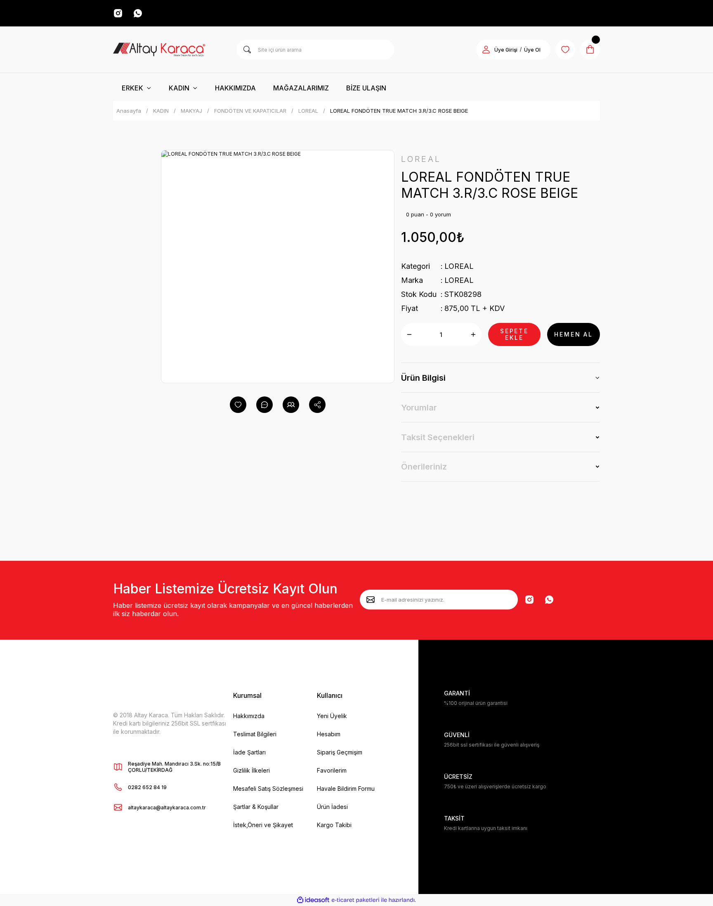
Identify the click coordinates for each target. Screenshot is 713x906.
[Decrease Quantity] (409, 334)
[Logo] (159, 50)
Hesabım (328, 734)
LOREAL (459, 266)
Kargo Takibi (334, 824)
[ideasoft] (313, 900)
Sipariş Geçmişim (339, 752)
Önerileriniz (424, 467)
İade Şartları (249, 752)
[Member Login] (486, 50)
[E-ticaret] (355, 900)
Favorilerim (332, 770)
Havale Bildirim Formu (346, 788)
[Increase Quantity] (473, 334)
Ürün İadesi (332, 806)
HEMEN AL (573, 334)
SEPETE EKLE (514, 334)
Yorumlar (419, 408)
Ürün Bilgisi (423, 378)
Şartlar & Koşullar (256, 806)
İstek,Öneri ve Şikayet (263, 824)
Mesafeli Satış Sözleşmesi (268, 788)
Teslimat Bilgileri (254, 734)
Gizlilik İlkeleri (251, 770)
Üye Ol (532, 50)
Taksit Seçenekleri (438, 437)
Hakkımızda (248, 715)
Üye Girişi (505, 50)
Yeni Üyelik (332, 715)
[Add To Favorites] (238, 404)
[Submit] (370, 600)
